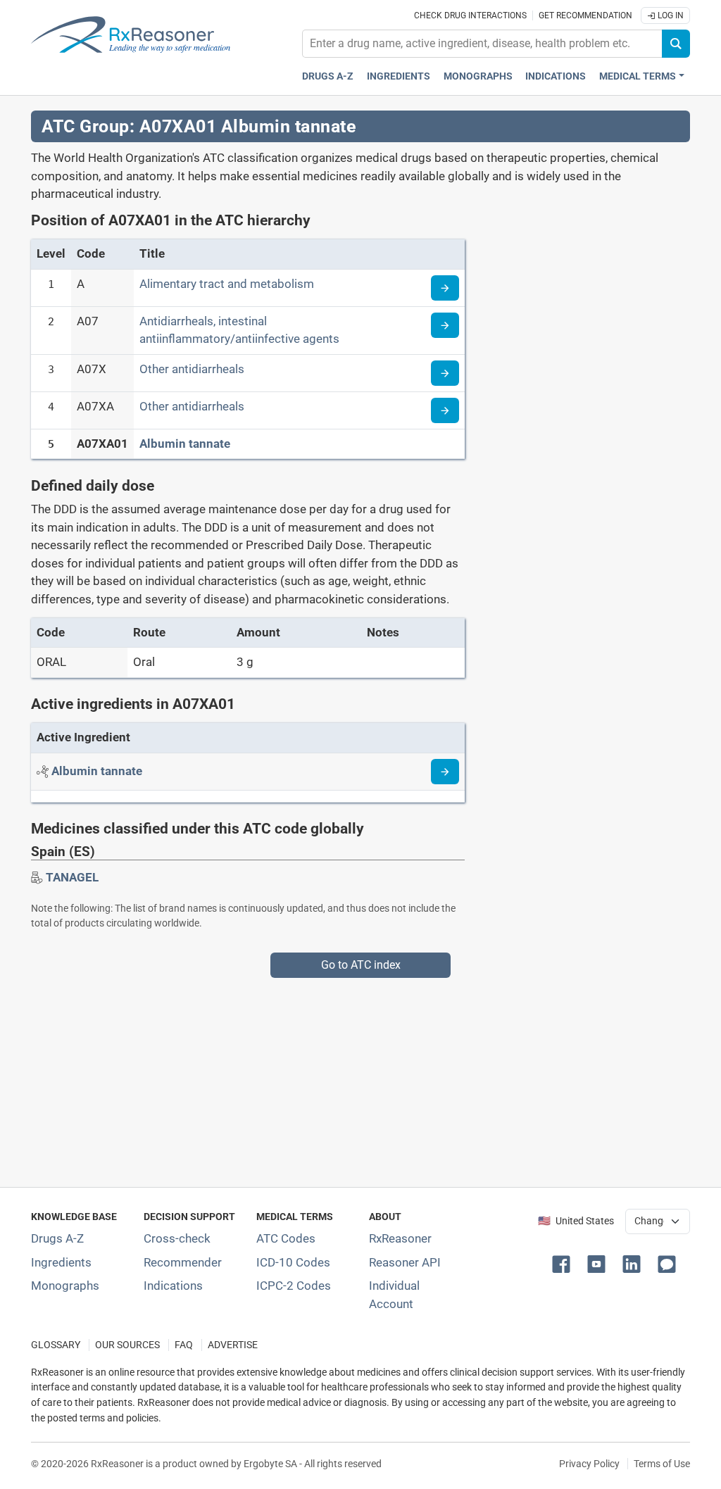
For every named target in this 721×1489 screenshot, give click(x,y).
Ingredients (398, 76)
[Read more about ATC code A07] (445, 325)
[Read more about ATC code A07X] (445, 373)
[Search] (676, 44)
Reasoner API (405, 1262)
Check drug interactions (470, 15)
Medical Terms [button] (637, 76)
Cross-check (177, 1238)
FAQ (184, 1345)
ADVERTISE (233, 1345)
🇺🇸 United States (576, 1221)
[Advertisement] (360, 1076)
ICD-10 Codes (293, 1262)
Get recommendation (585, 15)
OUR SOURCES (127, 1345)
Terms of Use (662, 1463)
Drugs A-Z (327, 76)
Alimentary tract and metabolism (226, 284)
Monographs (478, 76)
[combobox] (482, 44)
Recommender (183, 1262)
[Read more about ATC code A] (445, 288)
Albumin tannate (184, 443)
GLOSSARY (55, 1345)
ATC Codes (285, 1238)
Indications (555, 76)
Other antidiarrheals (191, 369)
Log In (670, 15)
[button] (564, 1263)
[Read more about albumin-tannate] (445, 771)
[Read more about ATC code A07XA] (445, 410)
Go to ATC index (361, 965)
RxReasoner (400, 1238)
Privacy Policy (589, 1463)
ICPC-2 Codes (293, 1285)
